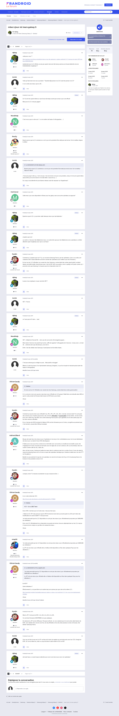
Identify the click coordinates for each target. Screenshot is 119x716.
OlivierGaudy (15, 382)
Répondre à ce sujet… (23, 688)
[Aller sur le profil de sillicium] (89, 64)
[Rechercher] (111, 12)
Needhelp (14, 116)
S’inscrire (108, 5)
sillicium (94, 63)
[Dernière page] (22, 47)
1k (15, 130)
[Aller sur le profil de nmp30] (15, 545)
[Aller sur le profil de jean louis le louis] (102, 64)
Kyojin (14, 254)
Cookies (75, 711)
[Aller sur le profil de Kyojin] (15, 259)
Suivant (17, 46)
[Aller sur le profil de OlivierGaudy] (15, 387)
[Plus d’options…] (82, 53)
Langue (43, 711)
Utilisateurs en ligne (25, 16)
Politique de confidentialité (55, 711)
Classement (64, 11)
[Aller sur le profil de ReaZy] (15, 142)
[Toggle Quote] (25, 165)
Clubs (34, 16)
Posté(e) (28, 52)
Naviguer (49, 11)
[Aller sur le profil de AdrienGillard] (15, 441)
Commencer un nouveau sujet (56, 39)
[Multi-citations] (24, 71)
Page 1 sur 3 (28, 46)
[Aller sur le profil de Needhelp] (15, 121)
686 (15, 150)
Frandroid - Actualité (13, 11)
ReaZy (14, 136)
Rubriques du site (25, 11)
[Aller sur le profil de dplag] (10, 32)
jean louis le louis (109, 63)
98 (15, 553)
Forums (9, 16)
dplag (16, 31)
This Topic (104, 11)
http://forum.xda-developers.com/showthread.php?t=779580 (39, 499)
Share (69, 32)
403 (15, 66)
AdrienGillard (14, 435)
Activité (57, 11)
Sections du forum (39, 11)
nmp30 (14, 539)
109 (15, 449)
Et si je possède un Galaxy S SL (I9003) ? (97, 36)
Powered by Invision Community (59, 713)
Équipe (15, 16)
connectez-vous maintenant (62, 682)
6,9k (15, 268)
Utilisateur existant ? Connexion (93, 5)
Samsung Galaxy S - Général (29, 33)
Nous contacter (68, 711)
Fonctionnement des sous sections (98, 42)
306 (15, 396)
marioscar (14, 192)
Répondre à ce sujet (76, 39)
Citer (27, 70)
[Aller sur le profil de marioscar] (15, 197)
